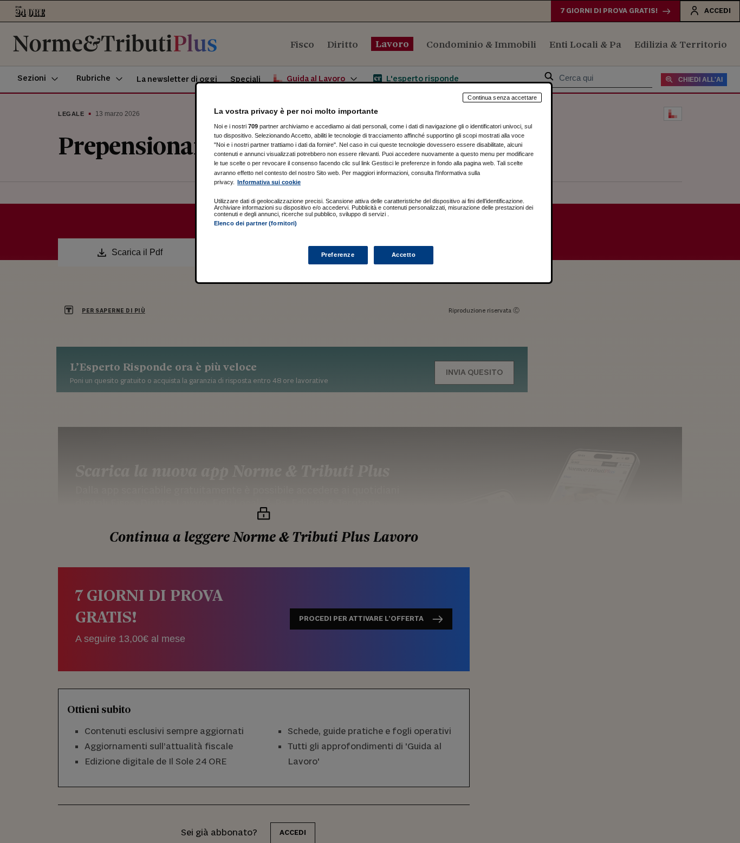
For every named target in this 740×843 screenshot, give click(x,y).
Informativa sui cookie (269, 182)
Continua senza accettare (502, 97)
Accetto (404, 254)
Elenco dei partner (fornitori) (255, 223)
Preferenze (338, 254)
